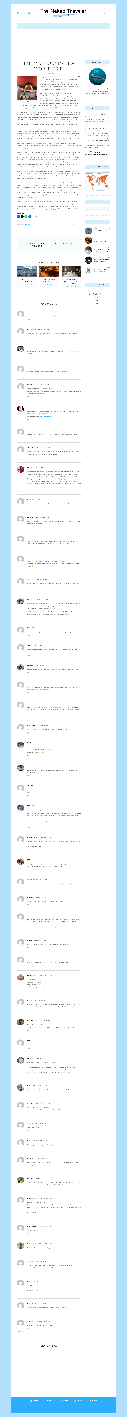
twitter (35, 1400)
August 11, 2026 (27, 284)
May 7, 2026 (49, 284)
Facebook (20, 209)
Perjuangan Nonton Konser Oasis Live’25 (101, 260)
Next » (22, 1331)
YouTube (33, 209)
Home (40, 26)
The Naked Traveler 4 (61, 77)
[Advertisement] (63, 43)
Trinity (88, 294)
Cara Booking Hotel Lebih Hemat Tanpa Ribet (71, 282)
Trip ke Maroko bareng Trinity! (100, 240)
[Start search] (103, 13)
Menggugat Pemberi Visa (100, 294)
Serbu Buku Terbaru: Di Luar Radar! (102, 270)
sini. (108, 154)
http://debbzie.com (46, 416)
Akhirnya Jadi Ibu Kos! (98, 290)
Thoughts (63, 26)
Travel (50, 26)
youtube (64, 1400)
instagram (79, 1400)
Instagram (27, 209)
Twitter (72, 206)
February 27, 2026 (71, 286)
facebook (50, 1400)
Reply (28, 319)
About (87, 26)
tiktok (94, 1400)
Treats (75, 26)
